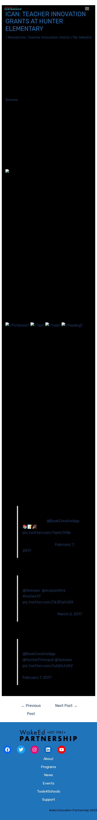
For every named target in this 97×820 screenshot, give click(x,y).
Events (48, 783)
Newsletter (17, 37)
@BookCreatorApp (63, 521)
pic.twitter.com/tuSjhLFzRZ (48, 665)
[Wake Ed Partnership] (13, 8)
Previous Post (31, 706)
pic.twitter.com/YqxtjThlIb (47, 532)
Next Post (66, 705)
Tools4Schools (48, 791)
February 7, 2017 (37, 677)
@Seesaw (31, 590)
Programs (48, 767)
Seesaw (11, 100)
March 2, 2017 (70, 614)
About (48, 759)
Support (48, 800)
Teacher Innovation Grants (49, 37)
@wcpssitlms (54, 590)
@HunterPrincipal (38, 659)
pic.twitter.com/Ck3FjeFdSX (48, 602)
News (48, 775)
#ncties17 (32, 596)
